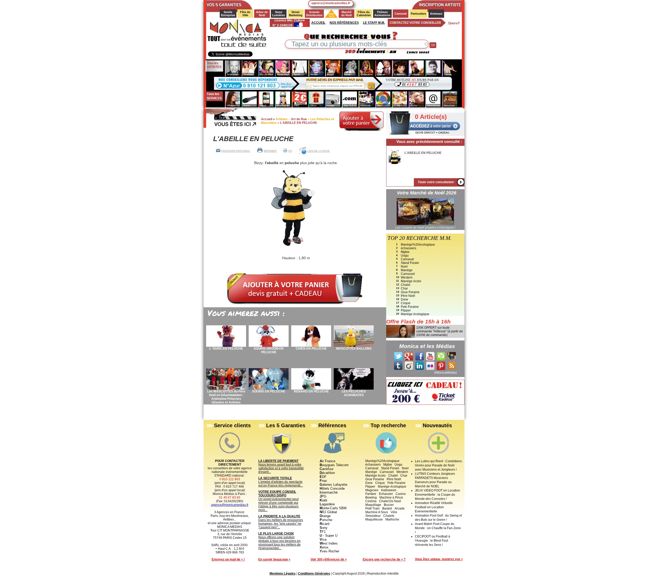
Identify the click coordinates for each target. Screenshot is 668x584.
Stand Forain (410, 263)
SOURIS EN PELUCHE (268, 391)
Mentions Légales (283, 573)
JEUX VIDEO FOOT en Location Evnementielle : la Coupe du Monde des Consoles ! (437, 495)
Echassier (386, 494)
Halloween (388, 490)
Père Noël (408, 296)
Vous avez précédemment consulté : (429, 141)
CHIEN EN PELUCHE (311, 348)
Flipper (406, 310)
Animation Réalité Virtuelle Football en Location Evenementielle (434, 507)
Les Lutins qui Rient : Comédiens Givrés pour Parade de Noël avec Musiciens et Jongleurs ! (438, 465)
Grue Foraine (410, 292)
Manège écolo (411, 281)
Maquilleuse (374, 519)
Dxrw (404, 299)
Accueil (318, 23)
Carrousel (408, 274)
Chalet (405, 285)
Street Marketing (295, 13)
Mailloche (392, 519)
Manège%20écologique (418, 244)
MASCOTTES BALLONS (354, 348)
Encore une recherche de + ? (384, 559)
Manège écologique (415, 314)
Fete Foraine (410, 307)
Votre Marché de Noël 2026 (426, 192)
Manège (407, 270)
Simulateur (373, 516)
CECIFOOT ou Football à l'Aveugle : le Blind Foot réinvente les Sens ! (432, 541)
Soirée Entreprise (228, 13)
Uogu (405, 255)
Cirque (405, 303)
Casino (401, 494)
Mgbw (405, 252)
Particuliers (418, 13)
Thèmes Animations (382, 13)
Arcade (400, 508)
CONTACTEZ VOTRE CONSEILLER (415, 23)
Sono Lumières (278, 13)
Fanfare (370, 494)
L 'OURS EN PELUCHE (226, 348)
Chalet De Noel (390, 501)
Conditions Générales (314, 573)
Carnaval (401, 13)
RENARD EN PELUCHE (311, 391)
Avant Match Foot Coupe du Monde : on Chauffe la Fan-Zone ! (438, 528)
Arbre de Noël (262, 13)
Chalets (388, 516)
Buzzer (389, 505)
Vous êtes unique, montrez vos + (439, 559)
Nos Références (344, 23)
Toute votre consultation (436, 182)
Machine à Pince (391, 497)
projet (371, 85)
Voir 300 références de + (329, 559)
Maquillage (373, 505)
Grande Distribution (314, 13)
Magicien (371, 490)
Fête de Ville (245, 13)
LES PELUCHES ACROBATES (354, 393)
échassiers (408, 248)
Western (407, 277)
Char (404, 288)
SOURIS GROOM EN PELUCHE (269, 350)
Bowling (371, 497)
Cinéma (371, 501)
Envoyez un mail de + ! (228, 559)
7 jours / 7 (454, 23)
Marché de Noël (346, 13)
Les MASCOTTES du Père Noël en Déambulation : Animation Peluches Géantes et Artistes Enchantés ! (226, 399)
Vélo (394, 512)
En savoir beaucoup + (274, 559)
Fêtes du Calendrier (364, 13)
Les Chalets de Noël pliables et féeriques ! (425, 227)
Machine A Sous (376, 512)
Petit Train (372, 508)
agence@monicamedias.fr (330, 3)
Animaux (436, 13)
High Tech (330, 15)
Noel (404, 266)
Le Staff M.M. (374, 23)
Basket (387, 508)
